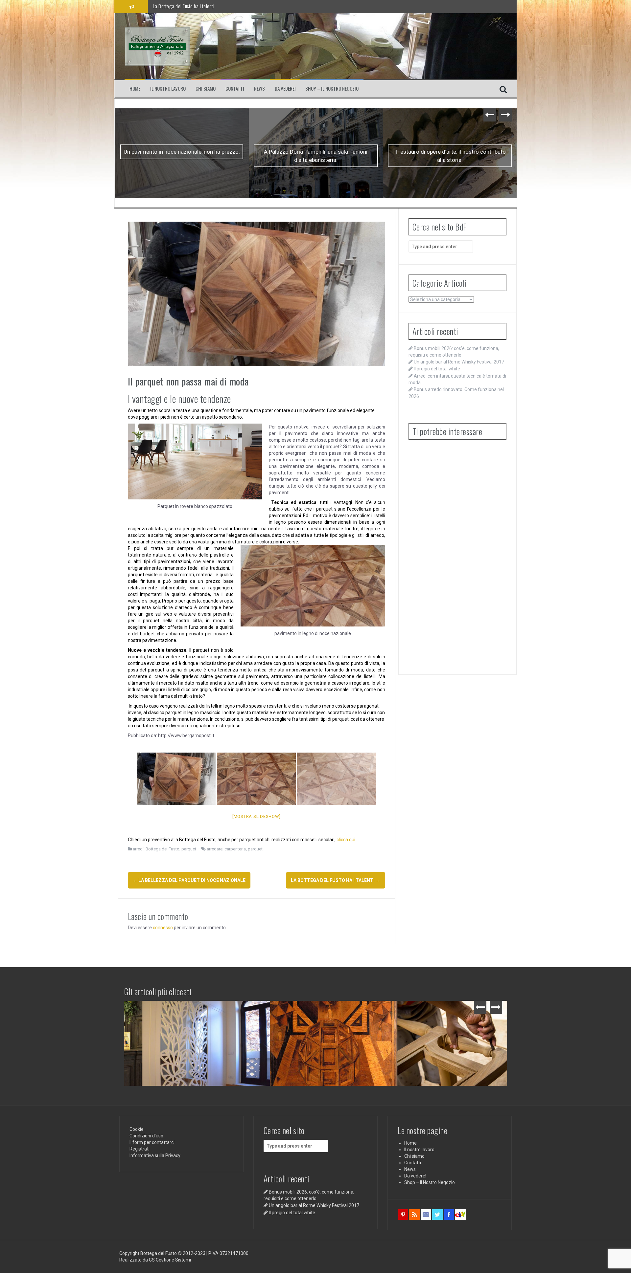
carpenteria (235, 848)
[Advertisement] (457, 556)
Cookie (136, 1129)
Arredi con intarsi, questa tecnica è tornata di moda (316, 1011)
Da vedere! (285, 88)
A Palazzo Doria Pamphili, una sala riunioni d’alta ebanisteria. (181, 155)
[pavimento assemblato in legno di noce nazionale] (256, 779)
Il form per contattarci (152, 1142)
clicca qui (346, 839)
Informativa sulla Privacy (154, 1155)
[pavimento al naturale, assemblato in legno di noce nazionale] (336, 779)
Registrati (139, 1149)
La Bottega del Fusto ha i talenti (450, 151)
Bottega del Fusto (162, 848)
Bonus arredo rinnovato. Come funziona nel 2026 (439, 1011)
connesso (163, 927)
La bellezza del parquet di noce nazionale (193, 6)
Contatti (234, 88)
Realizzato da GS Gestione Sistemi (155, 1259)
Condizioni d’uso (146, 1135)
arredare (214, 848)
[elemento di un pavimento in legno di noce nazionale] (176, 779)
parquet (188, 848)
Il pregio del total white (437, 368)
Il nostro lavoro (168, 88)
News (259, 88)
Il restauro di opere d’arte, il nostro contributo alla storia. (316, 155)
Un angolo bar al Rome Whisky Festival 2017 (459, 361)
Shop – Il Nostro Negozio (332, 88)
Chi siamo (206, 88)
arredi (138, 848)
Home (134, 88)
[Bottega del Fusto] (157, 45)
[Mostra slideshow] (256, 816)
